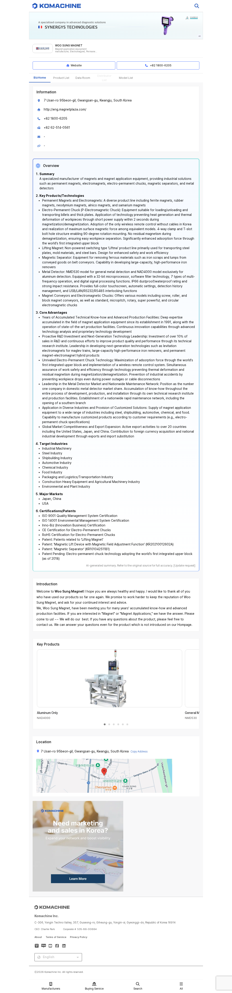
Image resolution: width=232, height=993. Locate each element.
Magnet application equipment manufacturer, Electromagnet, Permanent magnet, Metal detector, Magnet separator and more (76, 50)
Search (137, 988)
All (181, 988)
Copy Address (138, 751)
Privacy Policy (78, 937)
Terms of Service (56, 937)
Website (76, 65)
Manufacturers (51, 988)
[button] (220, 954)
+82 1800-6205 (55, 118)
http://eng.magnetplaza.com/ (65, 109)
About (38, 937)
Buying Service (94, 988)
